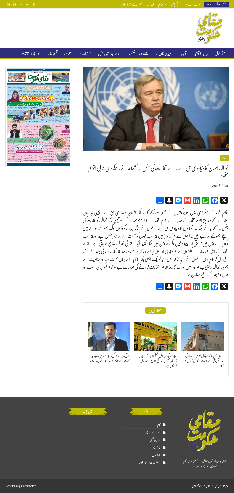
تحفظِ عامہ (52, 53)
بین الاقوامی (200, 53)
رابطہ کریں (150, 4)
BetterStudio (29, 486)
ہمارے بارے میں (192, 4)
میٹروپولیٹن (165, 53)
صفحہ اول (220, 53)
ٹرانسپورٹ (84, 53)
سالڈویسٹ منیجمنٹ (137, 53)
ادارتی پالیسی (175, 4)
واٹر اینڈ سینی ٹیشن (108, 53)
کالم (159, 424)
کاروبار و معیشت (30, 53)
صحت (68, 53)
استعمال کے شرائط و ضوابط (132, 4)
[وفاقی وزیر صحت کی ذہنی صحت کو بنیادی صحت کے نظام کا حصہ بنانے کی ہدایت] (109, 337)
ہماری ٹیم (162, 4)
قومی (184, 53)
